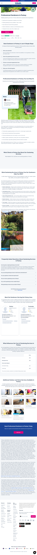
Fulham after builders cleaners (10, 491)
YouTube (28, 520)
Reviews (8, 506)
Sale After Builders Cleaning (28, 487)
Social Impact (3, 516)
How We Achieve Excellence (3, 511)
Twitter (23, 520)
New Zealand (13, 548)
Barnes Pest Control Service (6, 476)
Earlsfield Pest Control (16, 476)
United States (20, 548)
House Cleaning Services (14, 507)
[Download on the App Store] (22, 524)
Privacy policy (9, 518)
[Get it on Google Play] (28, 524)
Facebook (20, 520)
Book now (7, 32)
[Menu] (2, 3)
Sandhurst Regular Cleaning (16, 487)
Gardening (14, 509)
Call (34, 3)
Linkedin (33, 520)
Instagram (31, 520)
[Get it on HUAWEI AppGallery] (22, 526)
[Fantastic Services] (18, 3)
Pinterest (26, 520)
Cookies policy (9, 522)
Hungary (27, 548)
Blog (2, 524)
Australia (5, 548)
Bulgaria (33, 548)
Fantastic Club (3, 513)
